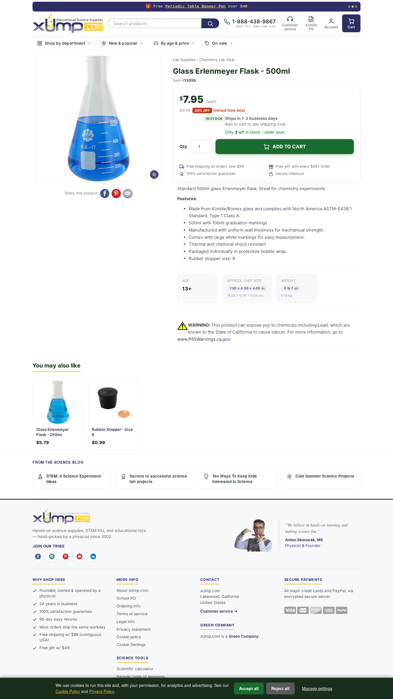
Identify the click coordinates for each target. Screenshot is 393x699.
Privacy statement (134, 629)
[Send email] (127, 193)
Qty (183, 146)
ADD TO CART (289, 146)
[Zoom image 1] (98, 119)
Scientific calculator (135, 668)
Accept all (249, 688)
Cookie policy (129, 636)
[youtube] (79, 556)
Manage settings (317, 688)
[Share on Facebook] (104, 193)
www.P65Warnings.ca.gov (203, 339)
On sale (219, 43)
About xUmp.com (132, 590)
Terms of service (132, 613)
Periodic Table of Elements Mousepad (194, 6)
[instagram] (51, 556)
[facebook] (38, 556)
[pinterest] (65, 556)
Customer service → (219, 611)
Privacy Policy (101, 691)
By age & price (175, 43)
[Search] (210, 23)
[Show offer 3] (356, 7)
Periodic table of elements (141, 676)
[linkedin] (93, 556)
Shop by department (65, 43)
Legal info (126, 621)
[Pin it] (116, 193)
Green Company (244, 636)
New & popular (123, 43)
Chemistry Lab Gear (217, 59)
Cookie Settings (131, 644)
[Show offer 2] (353, 7)
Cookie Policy (68, 691)
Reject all (280, 688)
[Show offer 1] (349, 7)
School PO (126, 598)
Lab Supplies (184, 59)
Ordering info (128, 606)
